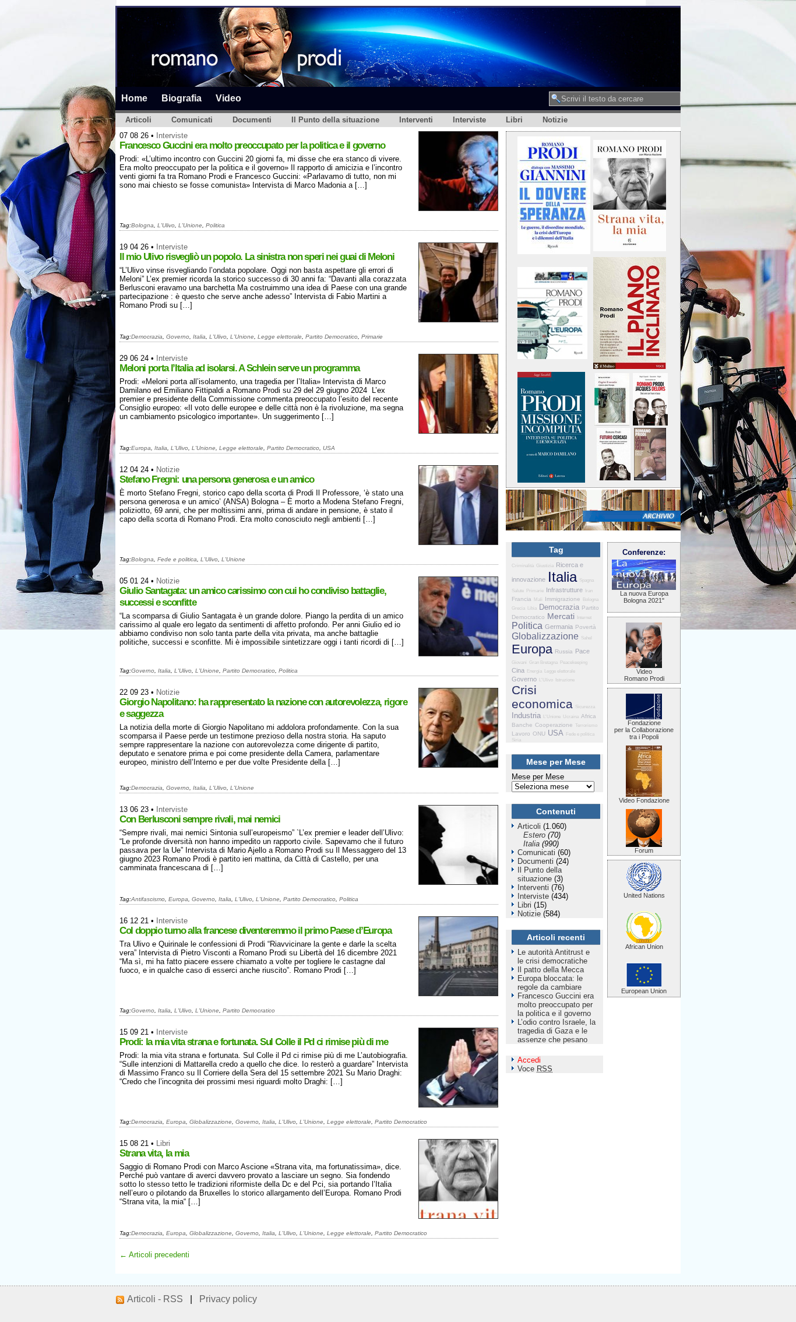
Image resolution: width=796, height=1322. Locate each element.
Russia (564, 651)
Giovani (519, 662)
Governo (177, 336)
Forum (644, 850)
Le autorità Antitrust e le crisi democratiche (553, 956)
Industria (526, 715)
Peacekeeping (573, 662)
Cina (518, 670)
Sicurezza (585, 706)
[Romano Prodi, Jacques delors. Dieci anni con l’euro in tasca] (650, 423)
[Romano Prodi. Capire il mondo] (611, 423)
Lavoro (521, 733)
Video (228, 98)
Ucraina (571, 716)
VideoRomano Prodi (644, 675)
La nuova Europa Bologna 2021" (644, 597)
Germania (559, 626)
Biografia (181, 98)
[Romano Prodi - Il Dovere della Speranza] (553, 251)
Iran (589, 590)
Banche (522, 725)
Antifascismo (148, 899)
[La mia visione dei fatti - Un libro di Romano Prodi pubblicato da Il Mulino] (650, 477)
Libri (514, 119)
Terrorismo (586, 725)
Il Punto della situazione (335, 119)
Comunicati (192, 119)
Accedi (529, 1060)
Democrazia (147, 336)
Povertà (585, 627)
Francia (521, 599)
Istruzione (565, 680)
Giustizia (545, 565)
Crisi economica (542, 697)
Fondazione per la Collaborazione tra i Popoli (644, 729)
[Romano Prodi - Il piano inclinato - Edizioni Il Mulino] (629, 366)
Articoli (138, 119)
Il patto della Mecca (550, 969)
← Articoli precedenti (154, 1254)
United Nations (644, 895)
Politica (215, 225)
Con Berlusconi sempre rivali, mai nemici (199, 819)
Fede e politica (177, 559)
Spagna (586, 580)
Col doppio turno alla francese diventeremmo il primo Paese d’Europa (255, 930)
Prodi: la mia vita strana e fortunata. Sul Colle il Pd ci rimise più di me (253, 1041)
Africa (588, 716)
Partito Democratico (331, 336)
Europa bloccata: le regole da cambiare (550, 983)
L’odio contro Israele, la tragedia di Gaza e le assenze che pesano (556, 1031)
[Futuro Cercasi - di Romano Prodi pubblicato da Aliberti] (614, 477)
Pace (582, 651)
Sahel (586, 638)
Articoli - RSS (155, 1299)
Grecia (518, 608)
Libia (532, 608)
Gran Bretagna (543, 662)
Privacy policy (228, 1299)
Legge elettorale (280, 336)
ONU (539, 733)
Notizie (555, 119)
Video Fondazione (644, 800)
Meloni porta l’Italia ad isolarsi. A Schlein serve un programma (239, 368)
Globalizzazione (210, 1122)
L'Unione (190, 225)
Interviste (469, 119)
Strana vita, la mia (154, 1153)
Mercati (561, 616)
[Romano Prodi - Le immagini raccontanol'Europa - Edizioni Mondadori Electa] (552, 356)
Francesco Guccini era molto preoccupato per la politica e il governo (252, 145)
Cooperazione (554, 725)
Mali (538, 599)
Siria (516, 740)
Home (134, 98)
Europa (141, 448)
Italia (199, 336)
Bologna (142, 225)
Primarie (372, 336)
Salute (518, 590)
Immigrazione (562, 599)
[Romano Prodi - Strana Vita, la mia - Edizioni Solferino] (629, 248)
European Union (644, 990)
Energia (534, 671)
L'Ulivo (166, 225)
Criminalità (523, 565)
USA (329, 448)
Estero (534, 835)
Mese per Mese (538, 776)
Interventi (416, 119)
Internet (584, 617)
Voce (534, 1068)
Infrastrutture (564, 589)
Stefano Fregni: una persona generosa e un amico (216, 479)
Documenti (252, 119)
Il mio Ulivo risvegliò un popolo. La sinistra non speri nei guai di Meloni (256, 256)
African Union (644, 946)
